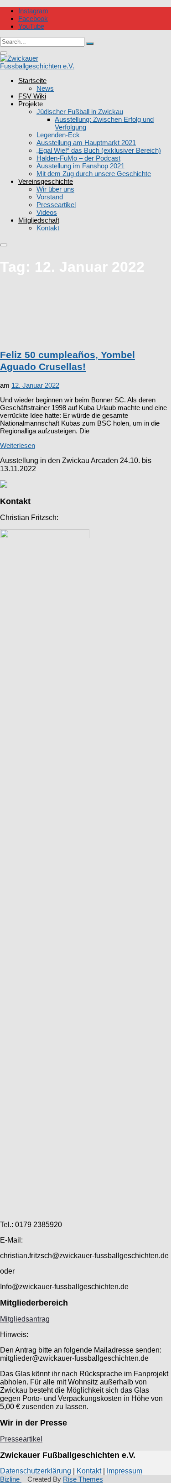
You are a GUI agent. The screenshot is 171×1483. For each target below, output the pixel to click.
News (45, 88)
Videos (46, 212)
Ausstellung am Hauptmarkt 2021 (86, 142)
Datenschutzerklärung (35, 1471)
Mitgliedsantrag (25, 1319)
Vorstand (49, 197)
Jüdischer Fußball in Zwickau (79, 111)
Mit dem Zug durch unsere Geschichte (93, 173)
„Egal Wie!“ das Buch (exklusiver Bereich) (98, 150)
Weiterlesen (17, 445)
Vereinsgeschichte (45, 181)
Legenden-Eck (58, 135)
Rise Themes (83, 1479)
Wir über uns (55, 189)
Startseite (32, 80)
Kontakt (47, 228)
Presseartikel (56, 204)
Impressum (124, 1471)
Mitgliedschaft (38, 220)
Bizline (10, 1479)
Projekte (30, 104)
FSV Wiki (32, 96)
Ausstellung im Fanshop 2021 (80, 166)
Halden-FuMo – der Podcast (78, 158)
